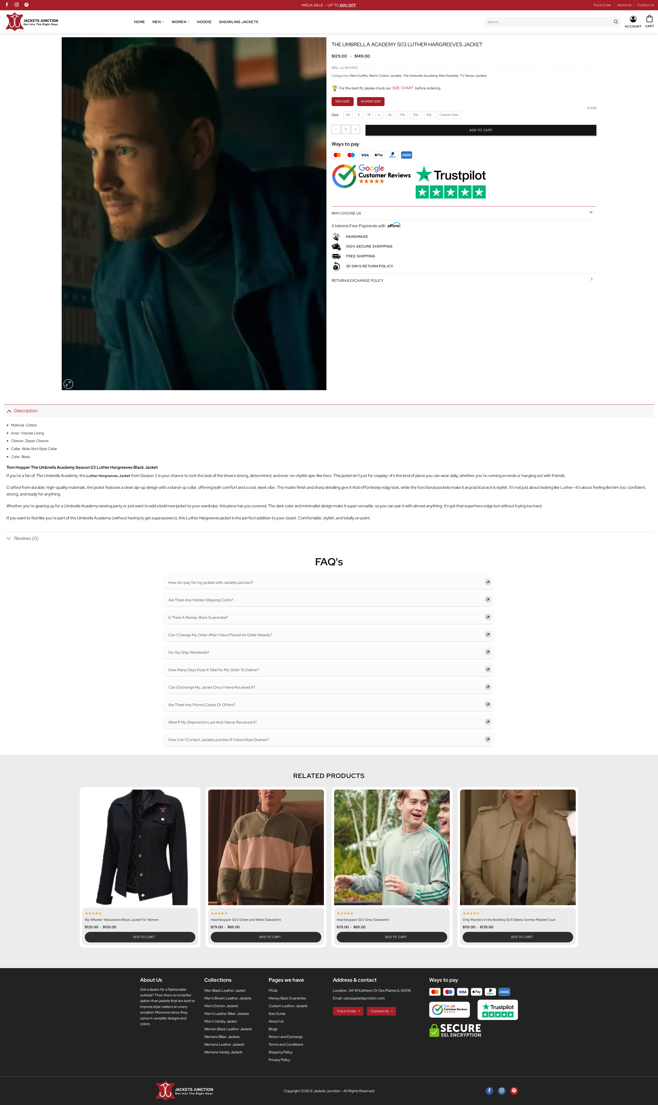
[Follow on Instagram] (17, 5)
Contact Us (645, 5)
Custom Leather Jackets (288, 1006)
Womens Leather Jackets (224, 1044)
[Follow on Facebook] (7, 5)
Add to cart (480, 130)
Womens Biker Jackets (222, 1036)
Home (139, 21)
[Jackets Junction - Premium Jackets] (69, 22)
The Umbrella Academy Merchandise (430, 75)
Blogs (273, 1029)
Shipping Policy (281, 1052)
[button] (649, 21)
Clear (591, 108)
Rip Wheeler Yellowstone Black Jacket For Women (122, 920)
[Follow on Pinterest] (26, 5)
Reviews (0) (26, 538)
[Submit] (615, 21)
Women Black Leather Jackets (228, 1029)
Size (335, 115)
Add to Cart (144, 937)
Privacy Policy (279, 1059)
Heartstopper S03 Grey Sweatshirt (363, 920)
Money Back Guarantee (287, 998)
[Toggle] (591, 212)
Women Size (371, 101)
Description (26, 411)
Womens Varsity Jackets (223, 1052)
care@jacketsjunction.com (364, 998)
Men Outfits (359, 75)
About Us (624, 5)
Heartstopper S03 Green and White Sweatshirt (246, 920)
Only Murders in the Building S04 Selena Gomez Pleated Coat (509, 920)
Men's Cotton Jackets (385, 75)
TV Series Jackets (473, 75)
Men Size (342, 101)
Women (179, 21)
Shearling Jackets (238, 21)
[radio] (348, 115)
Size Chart (403, 88)
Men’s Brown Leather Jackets (227, 998)
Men (156, 21)
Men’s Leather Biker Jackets (226, 1013)
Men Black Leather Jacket (224, 990)
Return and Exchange (286, 1036)
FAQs (273, 990)
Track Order (602, 5)
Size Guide (277, 1013)
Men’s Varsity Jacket (220, 1021)
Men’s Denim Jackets (221, 1006)
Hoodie (204, 21)
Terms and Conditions (286, 1044)
